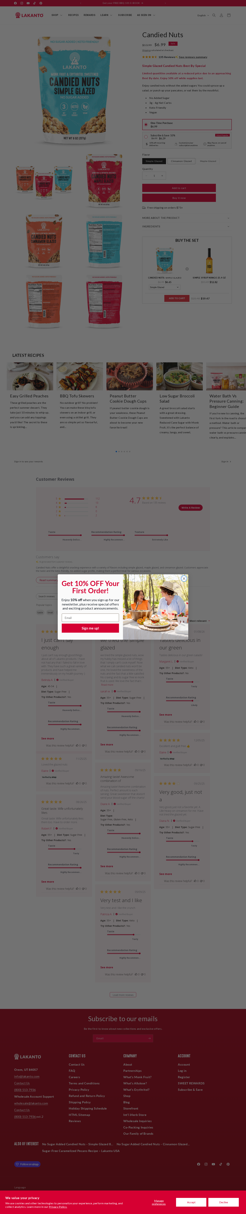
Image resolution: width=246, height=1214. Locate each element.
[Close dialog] (184, 579)
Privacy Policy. (58, 1206)
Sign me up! (90, 628)
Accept (191, 1202)
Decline (223, 1202)
